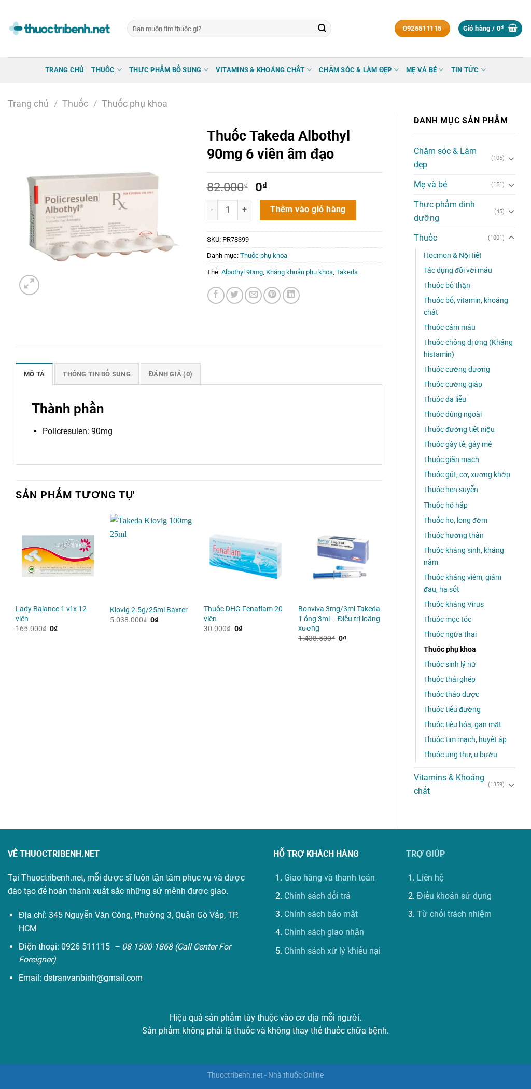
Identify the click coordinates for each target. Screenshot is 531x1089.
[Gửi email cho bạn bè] (253, 295)
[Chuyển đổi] (511, 158)
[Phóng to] (29, 285)
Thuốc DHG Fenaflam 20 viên (243, 614)
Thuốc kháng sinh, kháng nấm (464, 556)
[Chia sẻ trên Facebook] (216, 295)
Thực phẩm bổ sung (165, 70)
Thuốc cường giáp (453, 384)
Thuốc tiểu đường (452, 709)
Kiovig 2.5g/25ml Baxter (149, 610)
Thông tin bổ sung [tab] (96, 374)
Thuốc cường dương (457, 369)
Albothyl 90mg (242, 272)
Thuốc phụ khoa (134, 103)
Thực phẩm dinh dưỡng (444, 211)
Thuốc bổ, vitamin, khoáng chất (466, 306)
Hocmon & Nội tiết (453, 255)
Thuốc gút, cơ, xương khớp (467, 474)
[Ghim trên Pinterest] (272, 295)
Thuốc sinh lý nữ (450, 664)
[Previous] (16, 587)
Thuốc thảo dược (451, 694)
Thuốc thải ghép (450, 679)
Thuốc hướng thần (454, 535)
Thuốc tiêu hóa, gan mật (462, 724)
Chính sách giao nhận (324, 932)
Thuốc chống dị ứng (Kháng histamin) (468, 348)
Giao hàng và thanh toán (329, 878)
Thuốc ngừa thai (450, 634)
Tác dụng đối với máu (458, 270)
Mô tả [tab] (34, 374)
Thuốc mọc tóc (447, 619)
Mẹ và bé (421, 70)
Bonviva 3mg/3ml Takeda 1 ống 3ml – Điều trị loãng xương (339, 619)
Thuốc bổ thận (447, 285)
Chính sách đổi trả (317, 896)
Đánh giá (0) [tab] (170, 374)
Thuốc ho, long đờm (455, 520)
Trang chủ (64, 70)
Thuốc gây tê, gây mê (458, 444)
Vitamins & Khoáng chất (260, 70)
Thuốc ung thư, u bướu (460, 754)
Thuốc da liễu (445, 399)
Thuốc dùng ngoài (453, 414)
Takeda (347, 272)
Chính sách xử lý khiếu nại (332, 951)
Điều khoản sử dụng (454, 896)
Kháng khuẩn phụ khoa (299, 272)
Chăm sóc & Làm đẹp (355, 70)
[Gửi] (322, 28)
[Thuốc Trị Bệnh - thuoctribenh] (59, 28)
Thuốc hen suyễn (451, 489)
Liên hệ (430, 878)
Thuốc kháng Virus (454, 604)
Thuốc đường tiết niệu (459, 429)
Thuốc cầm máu (450, 327)
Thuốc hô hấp (446, 505)
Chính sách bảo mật (321, 914)
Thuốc (103, 70)
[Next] (381, 587)
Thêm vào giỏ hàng (308, 209)
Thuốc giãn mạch (451, 459)
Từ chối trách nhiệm (454, 914)
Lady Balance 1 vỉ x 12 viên (51, 614)
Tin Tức (465, 70)
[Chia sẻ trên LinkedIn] (291, 295)
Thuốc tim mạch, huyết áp (465, 739)
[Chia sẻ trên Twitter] (234, 295)
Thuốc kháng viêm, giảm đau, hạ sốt (462, 583)
